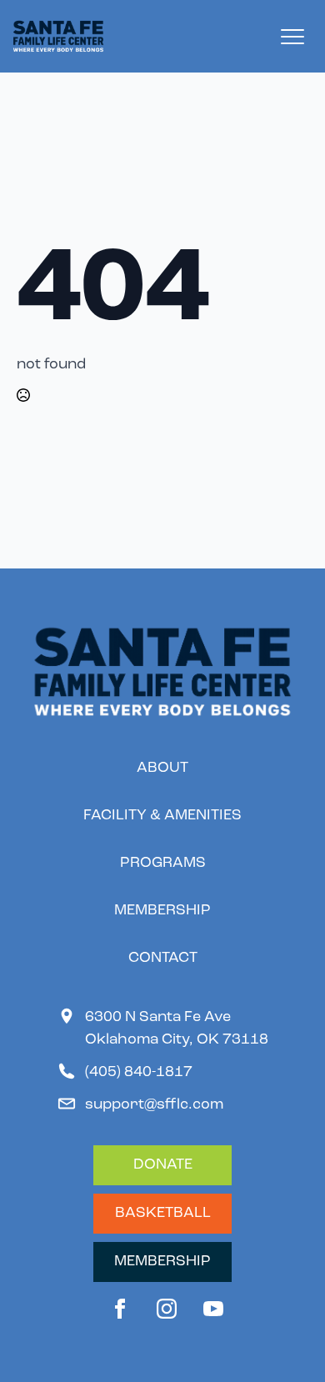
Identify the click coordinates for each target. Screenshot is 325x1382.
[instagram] (166, 1308)
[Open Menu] (292, 37)
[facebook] (120, 1308)
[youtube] (213, 1308)
